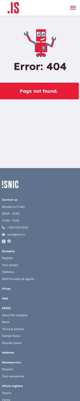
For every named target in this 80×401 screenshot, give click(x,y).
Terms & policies (13, 329)
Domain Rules (11, 336)
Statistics (8, 272)
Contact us (9, 199)
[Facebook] (9, 241)
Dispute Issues (12, 343)
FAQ (5, 298)
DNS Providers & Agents (18, 279)
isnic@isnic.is (15, 234)
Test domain (10, 265)
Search (6, 393)
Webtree (8, 352)
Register (7, 258)
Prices (6, 288)
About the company (15, 315)
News (5, 322)
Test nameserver (13, 376)
